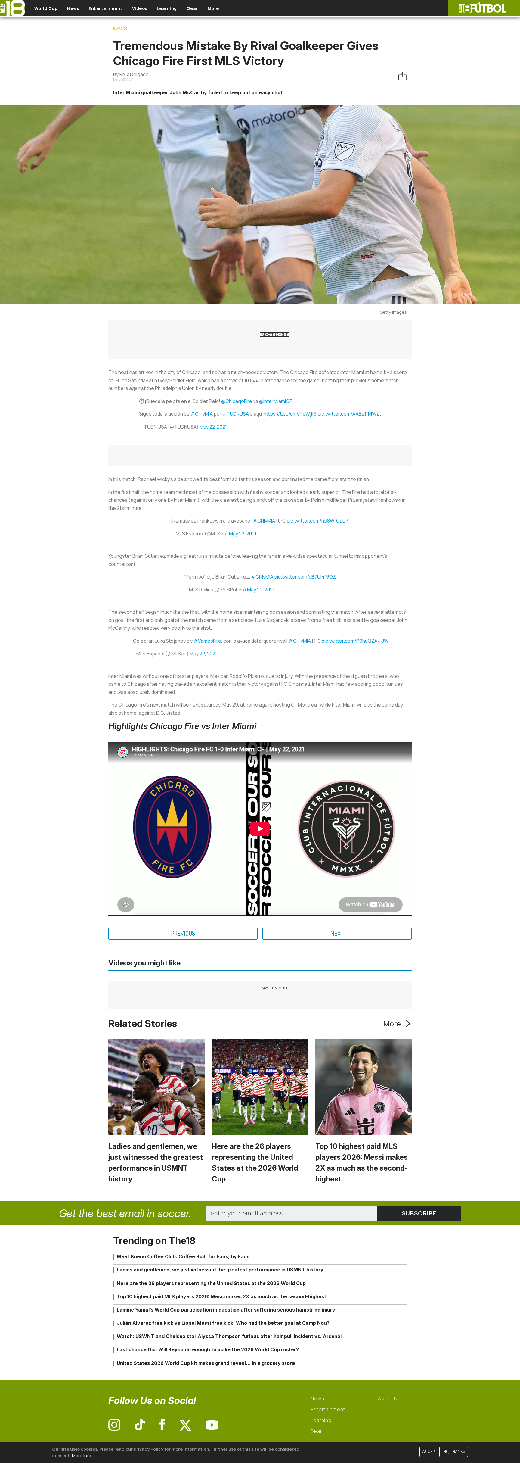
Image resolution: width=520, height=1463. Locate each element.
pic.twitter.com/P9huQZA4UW (354, 641)
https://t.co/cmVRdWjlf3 (290, 413)
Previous (183, 933)
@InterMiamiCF (275, 401)
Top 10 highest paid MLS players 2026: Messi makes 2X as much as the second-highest (221, 1296)
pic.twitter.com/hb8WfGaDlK (317, 520)
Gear (192, 8)
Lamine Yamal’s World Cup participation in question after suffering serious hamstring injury (226, 1310)
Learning (167, 8)
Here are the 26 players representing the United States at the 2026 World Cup (211, 1283)
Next (337, 933)
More (213, 8)
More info (81, 1455)
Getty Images (393, 312)
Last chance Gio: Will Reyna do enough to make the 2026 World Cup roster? (208, 1349)
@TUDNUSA (235, 413)
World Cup (46, 8)
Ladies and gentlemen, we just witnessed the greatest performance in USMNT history (220, 1270)
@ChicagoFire (236, 401)
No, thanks (454, 1451)
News (73, 8)
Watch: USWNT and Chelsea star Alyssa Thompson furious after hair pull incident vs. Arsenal (229, 1336)
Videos (139, 8)
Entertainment (105, 8)
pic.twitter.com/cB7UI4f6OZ (305, 576)
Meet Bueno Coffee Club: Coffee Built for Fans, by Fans (183, 1256)
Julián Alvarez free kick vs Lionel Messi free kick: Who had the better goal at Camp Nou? (223, 1323)
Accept (429, 1451)
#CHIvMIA (201, 413)
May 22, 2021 (213, 426)
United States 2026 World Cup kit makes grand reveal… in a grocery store (206, 1363)
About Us (389, 1398)
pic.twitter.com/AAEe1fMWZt (349, 413)
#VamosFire (207, 641)
